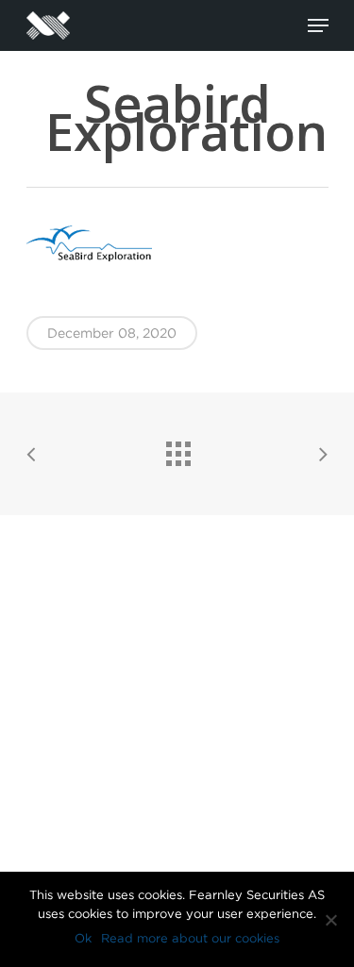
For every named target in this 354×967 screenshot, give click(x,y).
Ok (83, 938)
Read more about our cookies (190, 938)
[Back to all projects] (177, 449)
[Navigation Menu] (318, 25)
